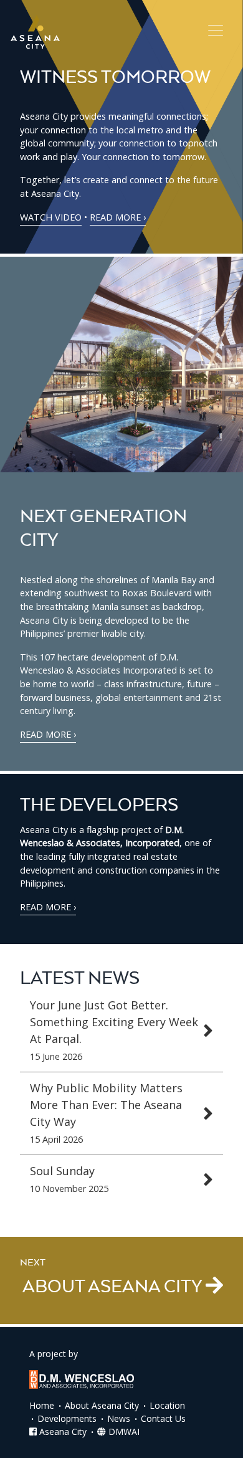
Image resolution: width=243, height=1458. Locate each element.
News (118, 1418)
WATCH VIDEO (51, 217)
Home (41, 1405)
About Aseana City (102, 1405)
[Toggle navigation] (215, 30)
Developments (67, 1418)
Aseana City (62, 1431)
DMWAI (123, 1431)
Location (167, 1405)
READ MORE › (118, 217)
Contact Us (163, 1418)
